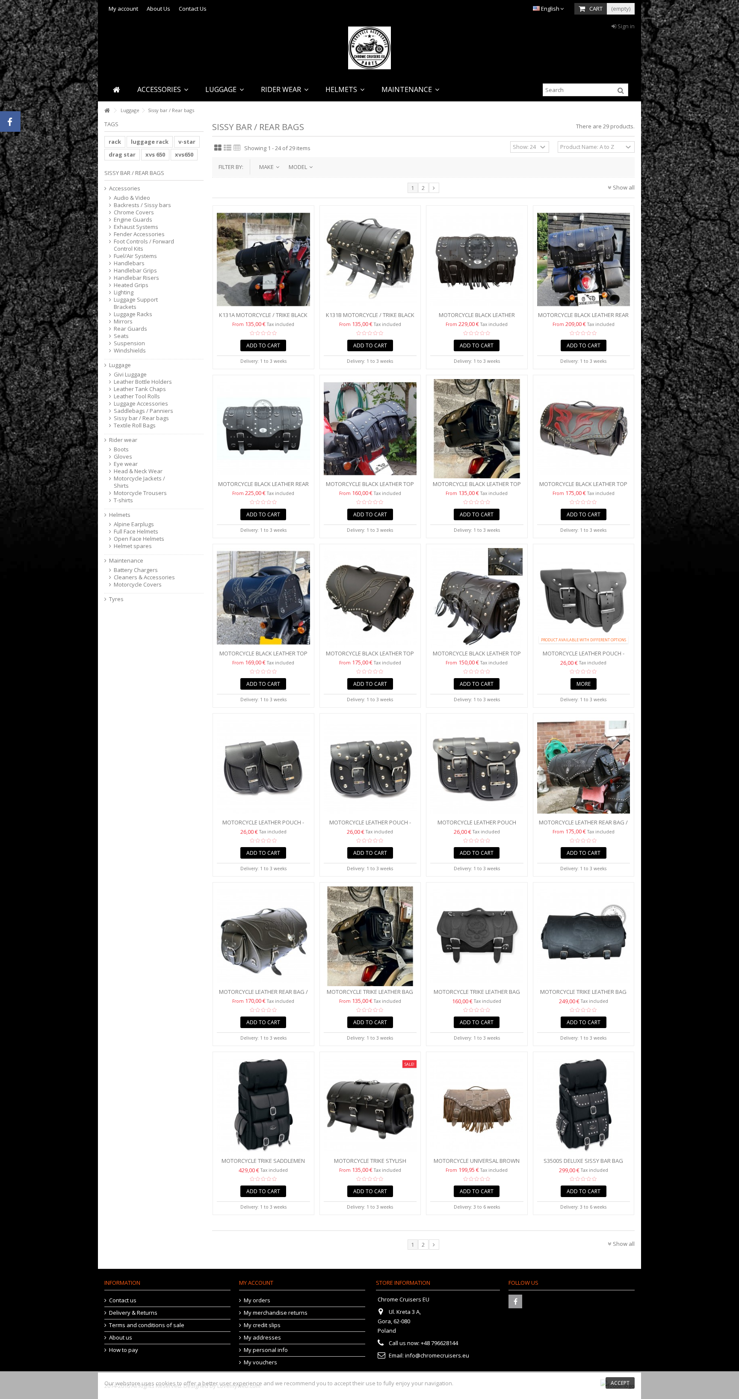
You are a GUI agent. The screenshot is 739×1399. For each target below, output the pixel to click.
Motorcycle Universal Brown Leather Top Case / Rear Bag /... (477, 1164)
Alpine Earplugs (134, 524)
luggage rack (149, 141)
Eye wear (126, 464)
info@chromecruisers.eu (437, 1355)
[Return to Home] (106, 110)
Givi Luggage (130, 374)
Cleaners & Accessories (144, 577)
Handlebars (129, 263)
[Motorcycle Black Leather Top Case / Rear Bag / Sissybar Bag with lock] (476, 598)
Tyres (116, 599)
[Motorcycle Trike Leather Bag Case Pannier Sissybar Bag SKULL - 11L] (476, 936)
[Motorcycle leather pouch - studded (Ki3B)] (370, 767)
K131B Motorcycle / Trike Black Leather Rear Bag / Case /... (370, 318)
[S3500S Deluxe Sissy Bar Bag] (583, 1106)
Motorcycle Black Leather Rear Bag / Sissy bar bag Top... (583, 318)
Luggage (120, 365)
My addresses (262, 1337)
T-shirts (123, 500)
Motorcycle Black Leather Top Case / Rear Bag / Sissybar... (263, 656)
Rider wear (123, 440)
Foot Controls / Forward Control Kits (144, 245)
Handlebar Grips (135, 270)
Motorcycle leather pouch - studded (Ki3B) (370, 825)
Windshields (130, 350)
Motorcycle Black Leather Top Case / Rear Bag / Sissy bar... (477, 487)
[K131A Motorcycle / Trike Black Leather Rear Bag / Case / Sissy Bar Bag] (263, 259)
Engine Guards (133, 219)
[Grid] (218, 148)
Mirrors (123, 321)
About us (120, 1337)
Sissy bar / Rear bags (141, 418)
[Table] (237, 148)
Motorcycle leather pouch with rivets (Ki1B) (476, 825)
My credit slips (262, 1325)
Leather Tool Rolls (137, 396)
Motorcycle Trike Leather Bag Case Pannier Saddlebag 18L (370, 995)
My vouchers (260, 1362)
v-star (186, 141)
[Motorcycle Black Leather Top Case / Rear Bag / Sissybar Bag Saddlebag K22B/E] (370, 598)
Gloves (123, 456)
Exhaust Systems (136, 227)
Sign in (625, 26)
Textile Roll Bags (135, 425)
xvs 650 (155, 154)
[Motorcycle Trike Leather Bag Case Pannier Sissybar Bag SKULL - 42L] (583, 936)
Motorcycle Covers (138, 584)
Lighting (123, 292)
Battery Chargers (136, 570)
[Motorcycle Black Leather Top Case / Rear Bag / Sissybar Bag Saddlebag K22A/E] (263, 598)
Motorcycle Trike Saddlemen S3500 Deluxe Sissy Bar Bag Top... (263, 1164)
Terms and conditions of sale (146, 1325)
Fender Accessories (139, 234)
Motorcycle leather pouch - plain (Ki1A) (583, 656)
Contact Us (193, 8)
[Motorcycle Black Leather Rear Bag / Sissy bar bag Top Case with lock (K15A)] (583, 259)
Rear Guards (130, 328)
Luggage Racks (133, 314)
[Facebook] (515, 1301)
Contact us (122, 1300)
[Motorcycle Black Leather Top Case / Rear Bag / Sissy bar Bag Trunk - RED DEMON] (583, 429)
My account (123, 8)
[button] (163, 89)
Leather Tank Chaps (140, 389)
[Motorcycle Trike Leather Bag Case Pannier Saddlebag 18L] (370, 936)
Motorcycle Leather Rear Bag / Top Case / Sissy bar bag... (583, 825)
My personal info (266, 1350)
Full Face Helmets (136, 531)
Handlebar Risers (136, 278)
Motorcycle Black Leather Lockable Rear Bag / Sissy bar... (476, 318)
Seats (121, 336)
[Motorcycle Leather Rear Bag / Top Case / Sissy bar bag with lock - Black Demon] (583, 767)
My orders (257, 1300)
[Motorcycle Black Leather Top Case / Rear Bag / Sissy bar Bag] (370, 429)
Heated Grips (131, 285)
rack (115, 141)
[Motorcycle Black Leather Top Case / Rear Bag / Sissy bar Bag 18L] (476, 429)
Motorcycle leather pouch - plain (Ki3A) (263, 825)
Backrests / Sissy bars (142, 205)
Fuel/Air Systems (135, 256)
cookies (166, 1383)
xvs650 (184, 154)
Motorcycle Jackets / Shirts (139, 482)
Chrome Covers (134, 212)
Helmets (119, 515)
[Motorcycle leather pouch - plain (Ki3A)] (263, 767)
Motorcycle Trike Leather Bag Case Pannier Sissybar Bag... (477, 995)
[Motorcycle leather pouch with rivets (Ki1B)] (476, 767)
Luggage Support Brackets (136, 303)
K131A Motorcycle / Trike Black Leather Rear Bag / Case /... (263, 318)
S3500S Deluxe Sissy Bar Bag (583, 1161)
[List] (227, 148)
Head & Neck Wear (138, 471)
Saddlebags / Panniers (143, 411)
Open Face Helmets (139, 538)
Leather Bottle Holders (143, 381)
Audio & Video (132, 198)
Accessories (124, 188)
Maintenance (126, 560)
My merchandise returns (275, 1312)
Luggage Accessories (141, 403)
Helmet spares (133, 546)
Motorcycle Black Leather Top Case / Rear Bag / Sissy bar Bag (370, 487)
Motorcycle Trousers (140, 493)
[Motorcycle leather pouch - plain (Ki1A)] (583, 598)
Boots (121, 449)
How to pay (123, 1350)
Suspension (129, 343)
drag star (122, 154)
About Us (158, 8)
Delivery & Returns (133, 1312)
